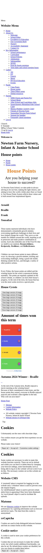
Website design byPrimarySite (18, 418)
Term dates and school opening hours (25, 68)
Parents (8, 96)
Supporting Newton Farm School (23, 113)
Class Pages (15, 87)
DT (12, 74)
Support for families (18, 115)
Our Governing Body (19, 42)
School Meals (16, 100)
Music (13, 78)
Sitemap (9, 405)
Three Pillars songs (18, 91)
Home (8, 31)
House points (15, 89)
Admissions (15, 59)
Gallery (8, 70)
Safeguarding (16, 61)
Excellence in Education (20, 39)
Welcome (14, 35)
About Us (9, 33)
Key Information (12, 50)
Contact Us (15, 48)
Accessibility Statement (19, 46)
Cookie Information (13, 407)
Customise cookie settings (29, 448)
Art (12, 72)
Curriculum (15, 55)
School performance (18, 52)
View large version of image (12, 292)
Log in (8, 120)
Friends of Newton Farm (20, 111)
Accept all (14, 448)
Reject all (5, 448)
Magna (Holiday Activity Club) (22, 109)
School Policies (16, 57)
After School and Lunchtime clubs (23, 102)
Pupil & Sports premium (20, 65)
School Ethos (16, 37)
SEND (13, 63)
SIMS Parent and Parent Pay (21, 98)
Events (13, 83)
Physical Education (18, 81)
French (13, 76)
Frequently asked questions (21, 117)
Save (22, 551)
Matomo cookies (13, 507)
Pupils (8, 85)
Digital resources (17, 94)
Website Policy (11, 409)
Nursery (14, 44)
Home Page (5, 132)
